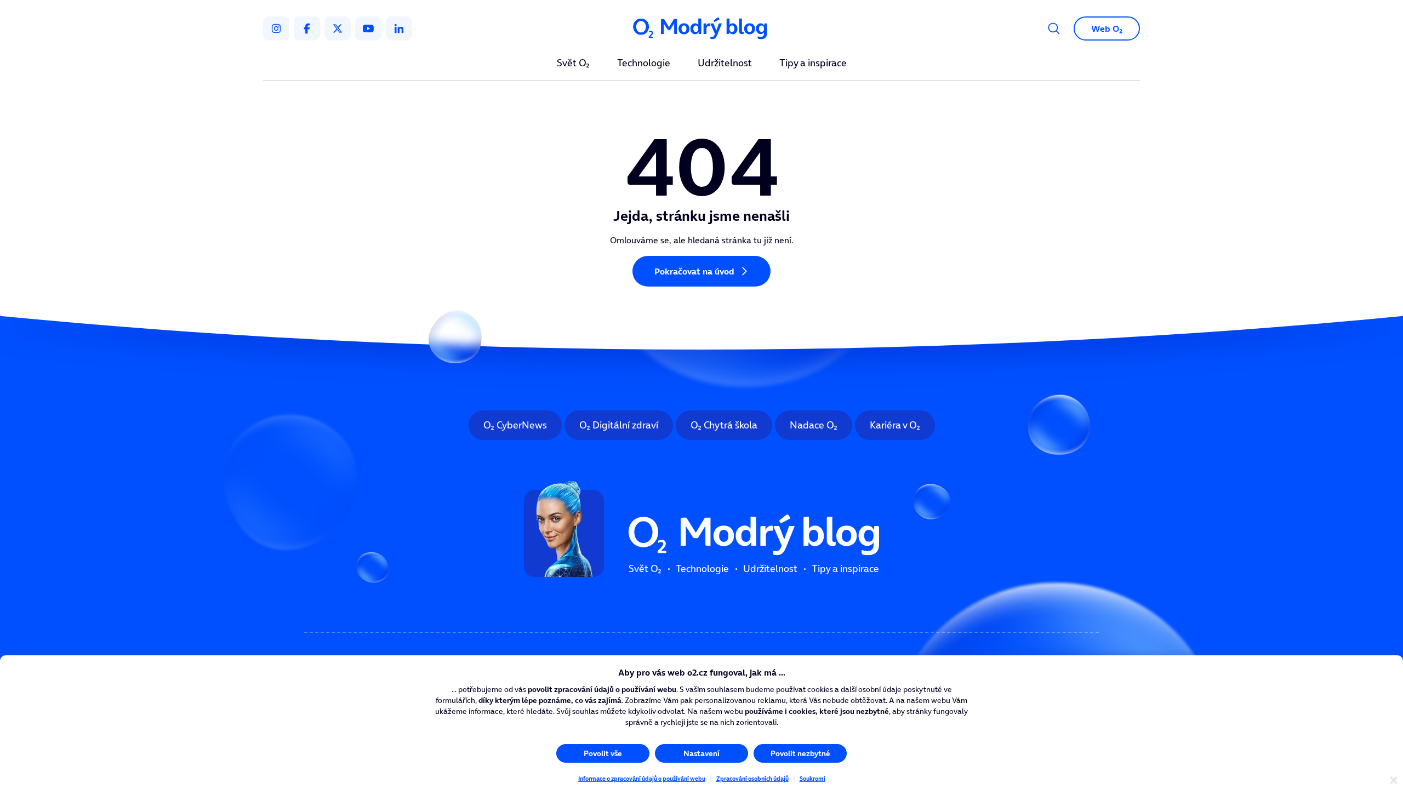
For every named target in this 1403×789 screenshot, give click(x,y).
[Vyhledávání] (1054, 28)
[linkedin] (399, 28)
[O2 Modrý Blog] (701, 28)
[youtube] (368, 28)
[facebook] (307, 28)
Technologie (643, 64)
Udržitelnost (725, 64)
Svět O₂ (573, 64)
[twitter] (337, 28)
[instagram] (276, 28)
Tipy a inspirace (813, 64)
